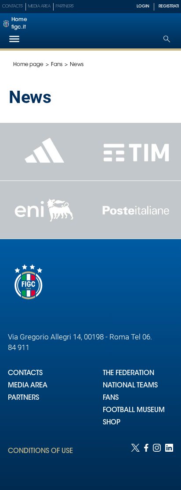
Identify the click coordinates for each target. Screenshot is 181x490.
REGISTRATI (169, 6)
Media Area (39, 6)
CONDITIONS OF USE (40, 451)
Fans (57, 64)
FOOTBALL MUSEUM (134, 410)
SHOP (111, 423)
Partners (65, 6)
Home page (28, 64)
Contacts (12, 6)
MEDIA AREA (27, 386)
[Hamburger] (14, 39)
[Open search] (166, 39)
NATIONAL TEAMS (130, 386)
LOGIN (143, 6)
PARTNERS (23, 398)
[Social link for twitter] (135, 458)
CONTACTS (25, 373)
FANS (111, 398)
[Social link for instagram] (157, 458)
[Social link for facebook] (146, 458)
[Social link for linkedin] (169, 458)
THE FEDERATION (128, 373)
